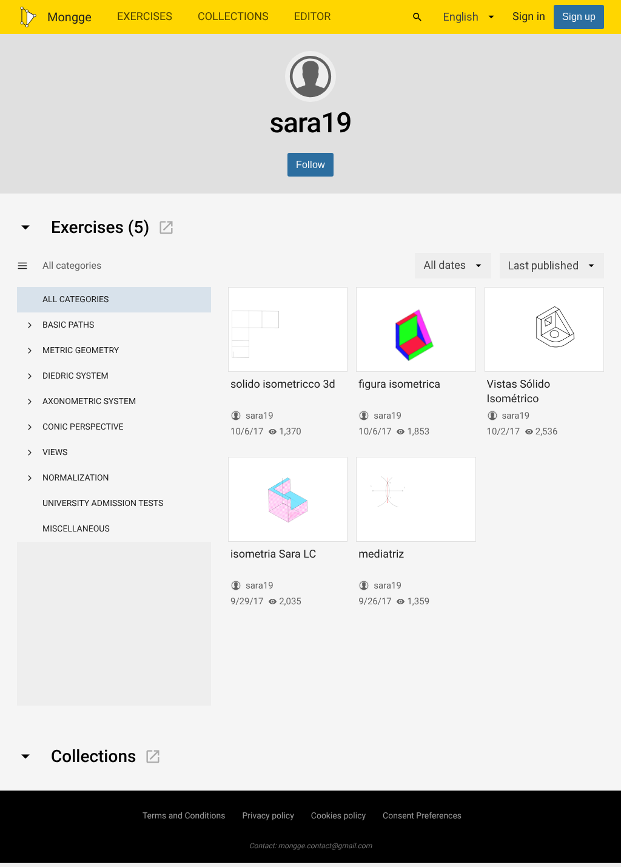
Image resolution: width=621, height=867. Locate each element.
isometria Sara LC (273, 554)
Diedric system (75, 376)
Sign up (579, 17)
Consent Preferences (422, 816)
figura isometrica (399, 384)
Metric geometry (80, 351)
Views (54, 452)
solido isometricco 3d (282, 384)
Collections (233, 16)
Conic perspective (83, 427)
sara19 (260, 415)
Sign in (528, 16)
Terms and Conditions (184, 816)
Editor (312, 16)
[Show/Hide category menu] (29, 265)
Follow (310, 165)
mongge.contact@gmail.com (325, 846)
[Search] (417, 17)
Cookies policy (338, 816)
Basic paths (68, 325)
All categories (75, 300)
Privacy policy (268, 816)
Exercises (144, 16)
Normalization (75, 478)
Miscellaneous (76, 529)
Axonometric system (89, 402)
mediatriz (381, 554)
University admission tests (102, 503)
